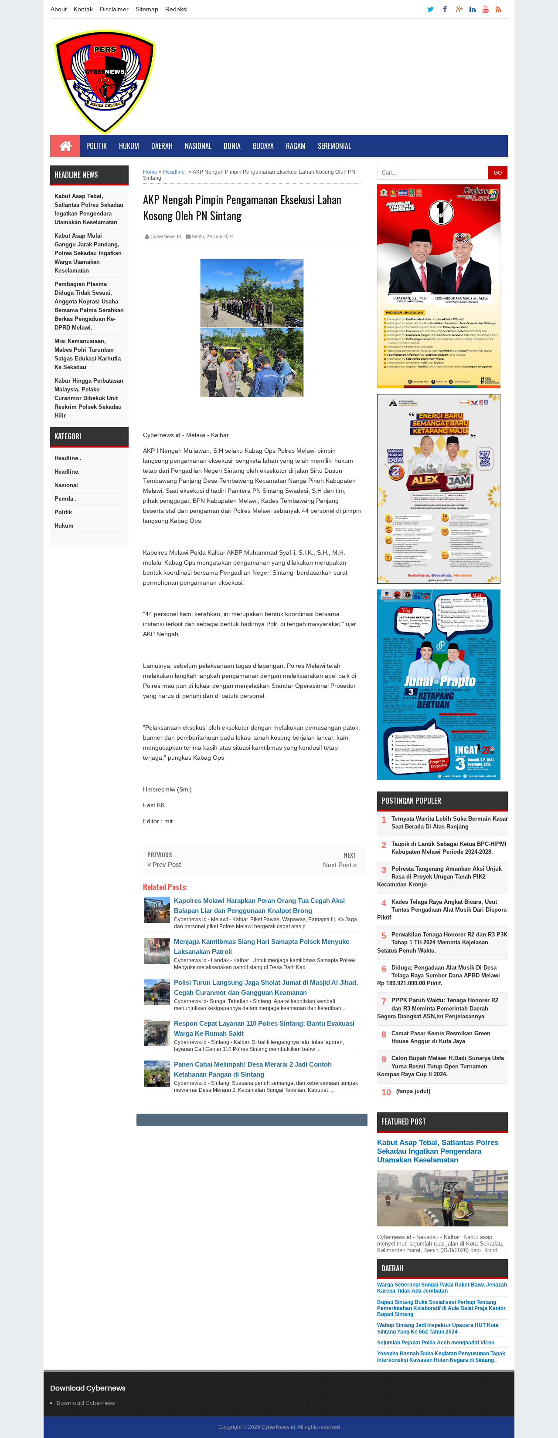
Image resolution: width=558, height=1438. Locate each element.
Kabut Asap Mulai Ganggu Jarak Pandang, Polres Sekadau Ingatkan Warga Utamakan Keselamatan (88, 253)
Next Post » (340, 865)
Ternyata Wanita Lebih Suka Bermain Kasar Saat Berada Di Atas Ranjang (449, 822)
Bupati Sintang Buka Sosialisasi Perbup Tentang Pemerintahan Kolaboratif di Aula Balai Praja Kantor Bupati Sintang (441, 1308)
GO (498, 173)
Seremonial (334, 146)
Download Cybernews (86, 1403)
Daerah (162, 146)
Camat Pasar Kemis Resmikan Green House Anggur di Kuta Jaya (440, 1037)
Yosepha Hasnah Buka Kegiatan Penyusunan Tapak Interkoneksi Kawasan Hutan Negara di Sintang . (441, 1356)
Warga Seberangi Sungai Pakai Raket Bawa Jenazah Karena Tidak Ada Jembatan (442, 1288)
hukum (64, 525)
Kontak (83, 9)
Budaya (263, 146)
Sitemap (147, 9)
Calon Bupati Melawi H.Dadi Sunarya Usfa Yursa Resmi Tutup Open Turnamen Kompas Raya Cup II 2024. (440, 1066)
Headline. (67, 471)
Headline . (68, 458)
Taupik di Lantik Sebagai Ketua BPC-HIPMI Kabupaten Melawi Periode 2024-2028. (449, 848)
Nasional (198, 146)
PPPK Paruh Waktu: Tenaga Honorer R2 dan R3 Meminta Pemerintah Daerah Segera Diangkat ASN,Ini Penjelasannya (437, 1008)
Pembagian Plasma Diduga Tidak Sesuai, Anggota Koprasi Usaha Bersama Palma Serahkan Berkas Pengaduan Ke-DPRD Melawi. (89, 306)
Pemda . (65, 498)
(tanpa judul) (413, 1091)
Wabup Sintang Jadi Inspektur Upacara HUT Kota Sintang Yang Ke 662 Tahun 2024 (438, 1328)
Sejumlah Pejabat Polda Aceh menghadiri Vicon (435, 1343)
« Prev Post (164, 864)
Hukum (129, 146)
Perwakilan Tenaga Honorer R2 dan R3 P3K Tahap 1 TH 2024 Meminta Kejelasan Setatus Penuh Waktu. (442, 942)
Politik (96, 146)
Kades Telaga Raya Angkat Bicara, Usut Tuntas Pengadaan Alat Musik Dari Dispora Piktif (442, 910)
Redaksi (176, 9)
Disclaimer (114, 9)
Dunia (232, 146)
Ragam (296, 146)
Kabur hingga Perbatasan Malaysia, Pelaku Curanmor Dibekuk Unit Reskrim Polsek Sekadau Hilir (88, 398)
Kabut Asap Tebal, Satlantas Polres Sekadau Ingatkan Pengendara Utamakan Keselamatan (88, 209)
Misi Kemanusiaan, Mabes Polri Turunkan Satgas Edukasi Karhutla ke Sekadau (87, 354)
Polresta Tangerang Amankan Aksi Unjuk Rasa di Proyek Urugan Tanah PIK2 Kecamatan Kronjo (439, 876)
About (59, 9)
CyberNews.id (278, 1427)
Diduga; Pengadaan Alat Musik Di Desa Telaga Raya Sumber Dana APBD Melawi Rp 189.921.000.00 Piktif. (438, 975)
